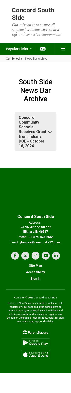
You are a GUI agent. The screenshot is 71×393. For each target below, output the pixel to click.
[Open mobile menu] (63, 49)
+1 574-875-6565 (41, 237)
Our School (13, 58)
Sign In (35, 278)
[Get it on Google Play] (35, 342)
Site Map (35, 265)
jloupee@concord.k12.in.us (40, 242)
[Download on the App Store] (35, 354)
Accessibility (35, 272)
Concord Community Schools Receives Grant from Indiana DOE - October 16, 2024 (32, 131)
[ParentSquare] (35, 332)
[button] (19, 49)
